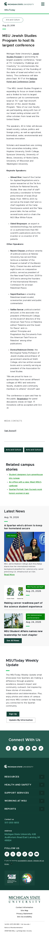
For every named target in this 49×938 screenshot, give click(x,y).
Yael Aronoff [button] (10, 431)
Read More (9, 575)
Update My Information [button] (21, 720)
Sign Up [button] (13, 714)
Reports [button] (10, 809)
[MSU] (18, 769)
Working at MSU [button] (16, 801)
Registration (22, 399)
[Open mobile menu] (42, 4)
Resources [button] (12, 777)
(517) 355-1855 (15, 924)
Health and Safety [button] (18, 785)
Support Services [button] (17, 793)
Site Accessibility (24, 917)
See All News (13, 641)
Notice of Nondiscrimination (14, 927)
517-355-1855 (12, 823)
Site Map (24, 910)
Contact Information (24, 907)
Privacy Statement (24, 914)
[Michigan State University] (19, 4)
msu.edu (26, 924)
